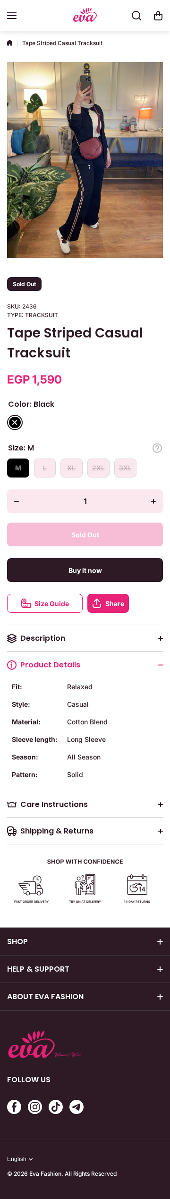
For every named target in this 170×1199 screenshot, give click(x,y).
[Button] (157, 448)
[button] (158, 15)
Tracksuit (41, 314)
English (16, 1159)
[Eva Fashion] (85, 16)
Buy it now (85, 570)
